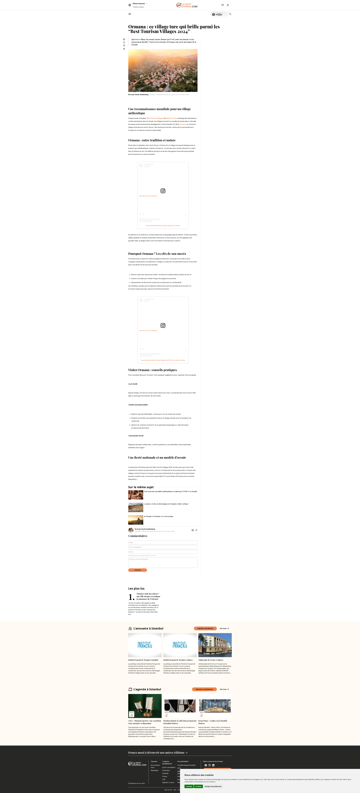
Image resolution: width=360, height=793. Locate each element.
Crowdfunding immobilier (186, 765)
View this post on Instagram (148, 196)
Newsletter (155, 770)
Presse (164, 776)
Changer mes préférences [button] (213, 786)
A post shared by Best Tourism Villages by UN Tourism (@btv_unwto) (163, 360)
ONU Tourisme (171, 118)
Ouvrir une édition (168, 767)
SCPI (179, 768)
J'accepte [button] (189, 786)
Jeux (178, 779)
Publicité (165, 773)
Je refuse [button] (198, 786)
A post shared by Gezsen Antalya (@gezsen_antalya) (163, 225)
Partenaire (166, 770)
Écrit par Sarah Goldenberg (138, 94)
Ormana (183, 124)
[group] (225, 13)
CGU (163, 779)
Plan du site (168, 790)
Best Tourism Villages (155, 118)
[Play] (225, 14)
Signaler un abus (168, 782)
